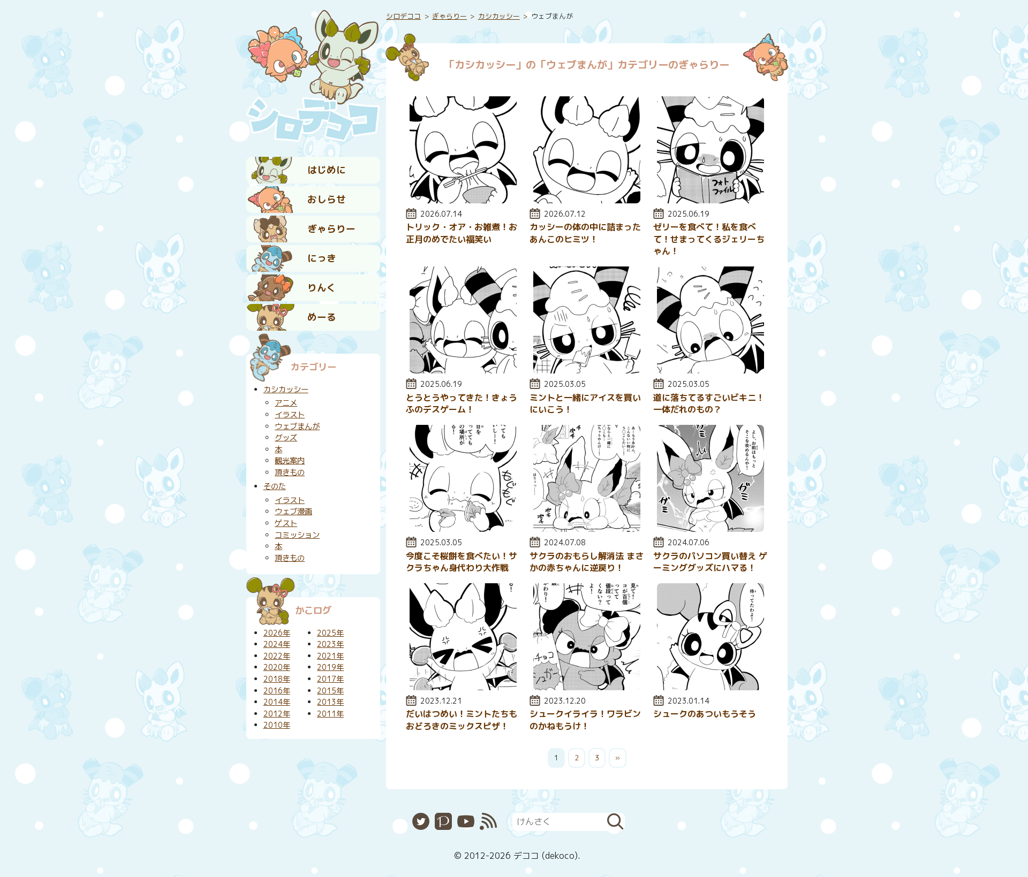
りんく (321, 287)
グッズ (286, 437)
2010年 (276, 725)
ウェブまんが (297, 426)
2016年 (276, 690)
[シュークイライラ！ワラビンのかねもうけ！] (586, 687)
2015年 (330, 690)
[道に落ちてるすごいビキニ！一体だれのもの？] (710, 370)
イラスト (290, 414)
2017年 (330, 679)
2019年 (330, 667)
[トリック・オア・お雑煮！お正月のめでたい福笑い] (463, 200)
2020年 (276, 667)
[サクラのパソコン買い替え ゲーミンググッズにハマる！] (710, 529)
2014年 (276, 702)
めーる (321, 317)
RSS (488, 821)
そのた (274, 486)
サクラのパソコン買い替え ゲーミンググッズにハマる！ (710, 562)
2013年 (330, 702)
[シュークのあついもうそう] (710, 687)
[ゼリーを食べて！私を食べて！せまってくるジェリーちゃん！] (710, 200)
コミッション (297, 535)
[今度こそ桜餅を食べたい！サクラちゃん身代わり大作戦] (463, 529)
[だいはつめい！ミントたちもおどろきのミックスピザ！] (463, 687)
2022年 (276, 656)
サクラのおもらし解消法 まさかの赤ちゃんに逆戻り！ (587, 562)
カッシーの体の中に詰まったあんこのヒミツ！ (585, 233)
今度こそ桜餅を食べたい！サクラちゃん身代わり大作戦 (461, 562)
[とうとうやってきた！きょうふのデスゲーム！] (463, 370)
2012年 (276, 713)
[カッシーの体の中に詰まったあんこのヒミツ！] (586, 200)
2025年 (330, 633)
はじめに (326, 170)
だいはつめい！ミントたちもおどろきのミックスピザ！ (461, 719)
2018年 (276, 679)
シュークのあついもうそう (704, 714)
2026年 (276, 633)
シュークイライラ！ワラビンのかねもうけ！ (585, 719)
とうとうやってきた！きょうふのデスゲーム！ (461, 403)
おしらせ (326, 199)
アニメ (286, 403)
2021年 (330, 656)
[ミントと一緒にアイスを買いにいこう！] (586, 370)
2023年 (330, 644)
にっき (321, 258)
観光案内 (290, 460)
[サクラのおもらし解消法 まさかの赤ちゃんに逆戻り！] (586, 529)
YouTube (465, 821)
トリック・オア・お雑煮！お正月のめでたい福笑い (461, 233)
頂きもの (290, 472)
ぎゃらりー (331, 228)
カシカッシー (499, 16)
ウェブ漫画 (293, 511)
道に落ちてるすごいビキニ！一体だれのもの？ (709, 403)
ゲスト (286, 523)
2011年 (330, 713)
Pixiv (443, 821)
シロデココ (403, 16)
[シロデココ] (313, 75)
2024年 (276, 644)
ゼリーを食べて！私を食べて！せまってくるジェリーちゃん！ (709, 239)
